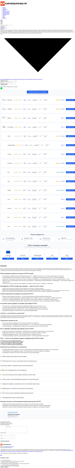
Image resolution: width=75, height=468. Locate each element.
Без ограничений (39, 79)
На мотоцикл (33, 79)
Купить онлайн (3, 79)
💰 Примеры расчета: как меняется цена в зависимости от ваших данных (17, 388)
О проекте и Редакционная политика (23, 451)
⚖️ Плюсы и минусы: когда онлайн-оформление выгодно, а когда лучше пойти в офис (20, 379)
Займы (4, 7)
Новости (4, 18)
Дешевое (7, 79)
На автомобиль (28, 79)
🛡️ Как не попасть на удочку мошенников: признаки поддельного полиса (17, 393)
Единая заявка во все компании (38, 91)
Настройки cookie (39, 451)
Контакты (14, 451)
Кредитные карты (6, 13)
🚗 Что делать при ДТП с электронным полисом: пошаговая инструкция (17, 365)
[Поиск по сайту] (1, 22)
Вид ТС (1, 82)
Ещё (1, 20)
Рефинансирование (6, 11)
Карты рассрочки (6, 12)
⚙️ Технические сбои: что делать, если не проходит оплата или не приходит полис (19, 361)
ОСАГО (4, 15)
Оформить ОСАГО (4, 84)
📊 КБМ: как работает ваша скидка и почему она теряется (14, 356)
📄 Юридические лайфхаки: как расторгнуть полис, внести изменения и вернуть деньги (20, 383)
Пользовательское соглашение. (6, 451)
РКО (3, 16)
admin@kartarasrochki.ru (9, 446)
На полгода (21, 79)
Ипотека (4, 10)
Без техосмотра (12, 79)
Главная (1, 28)
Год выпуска (2, 83)
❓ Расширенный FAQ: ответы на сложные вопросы (12, 397)
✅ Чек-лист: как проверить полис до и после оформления (14, 370)
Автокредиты (5, 9)
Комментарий (3, 432)
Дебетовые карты (6, 14)
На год (24, 79)
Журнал (4, 17)
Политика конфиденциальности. (67, 450)
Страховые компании (4, 81)
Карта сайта (32, 451)
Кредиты (4, 8)
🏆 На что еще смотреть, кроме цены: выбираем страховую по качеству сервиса (18, 374)
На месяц (17, 79)
